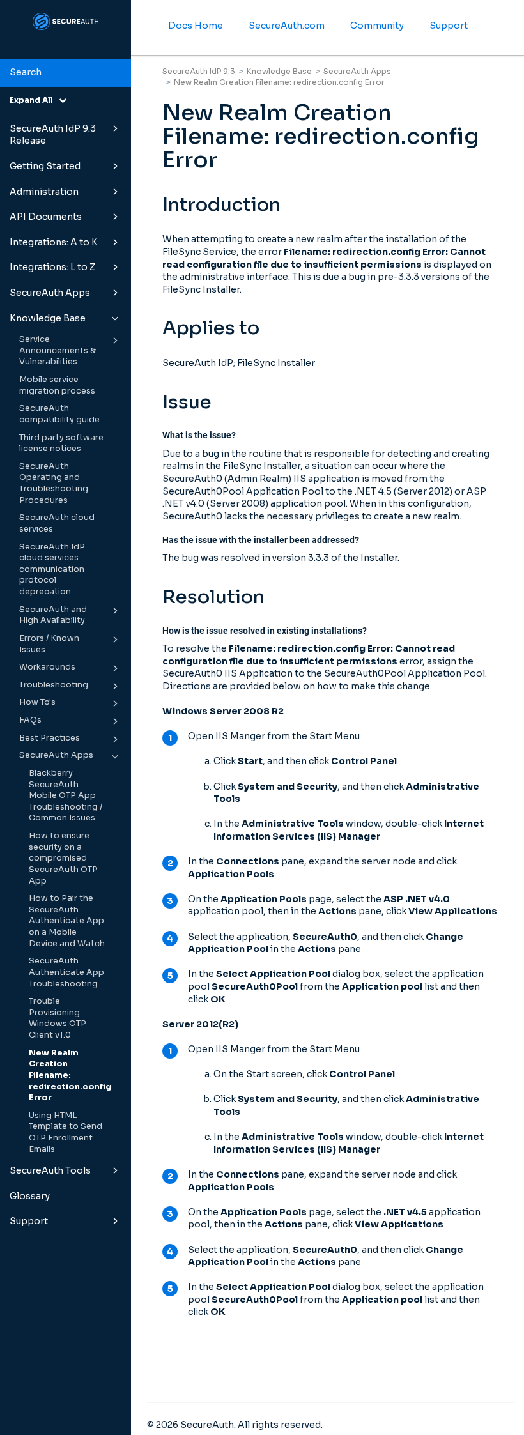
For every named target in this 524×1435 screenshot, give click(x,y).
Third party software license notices (61, 443)
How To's (37, 702)
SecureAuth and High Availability (53, 615)
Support (29, 1221)
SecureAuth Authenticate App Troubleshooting (66, 972)
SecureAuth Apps (50, 292)
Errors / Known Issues (49, 644)
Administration (44, 191)
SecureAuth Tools (50, 1170)
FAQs (30, 720)
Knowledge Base (48, 318)
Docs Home (195, 25)
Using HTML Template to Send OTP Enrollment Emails (65, 1132)
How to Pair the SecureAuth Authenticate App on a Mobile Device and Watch (67, 921)
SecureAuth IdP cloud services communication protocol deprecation (52, 569)
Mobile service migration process (57, 385)
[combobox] (65, 73)
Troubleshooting (53, 685)
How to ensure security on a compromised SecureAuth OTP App (63, 858)
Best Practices (49, 738)
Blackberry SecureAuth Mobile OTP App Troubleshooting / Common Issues (65, 796)
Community (377, 25)
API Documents (46, 216)
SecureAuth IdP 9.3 (198, 71)
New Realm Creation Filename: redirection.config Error (70, 1075)
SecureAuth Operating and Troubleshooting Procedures (53, 483)
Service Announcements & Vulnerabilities (57, 350)
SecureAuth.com (287, 25)
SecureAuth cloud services (57, 523)
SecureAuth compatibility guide (59, 414)
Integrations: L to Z (52, 267)
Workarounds (47, 667)
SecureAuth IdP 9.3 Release (53, 135)
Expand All (34, 100)
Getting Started (45, 166)
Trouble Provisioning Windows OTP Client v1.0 (57, 1018)
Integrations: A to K (54, 242)
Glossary (30, 1196)
